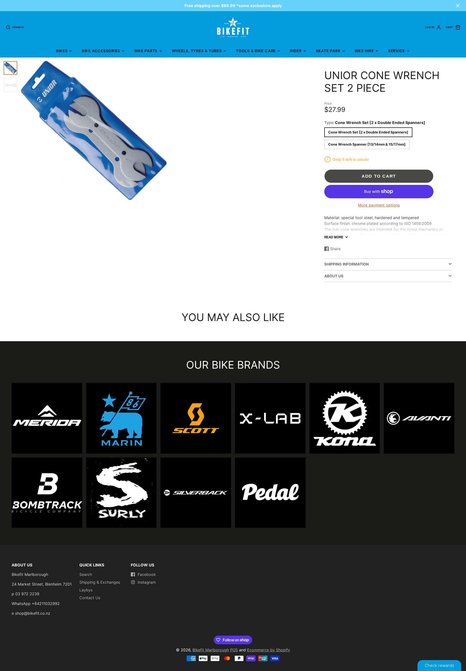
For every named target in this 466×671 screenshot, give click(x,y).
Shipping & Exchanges (99, 582)
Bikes (62, 51)
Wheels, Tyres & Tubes (197, 51)
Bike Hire (364, 51)
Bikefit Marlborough (210, 649)
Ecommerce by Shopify (268, 649)
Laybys (85, 590)
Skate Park (328, 51)
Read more (333, 237)
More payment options (379, 205)
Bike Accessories (101, 51)
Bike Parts (146, 51)
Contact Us (89, 597)
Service (396, 51)
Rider (295, 51)
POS (234, 649)
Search (85, 574)
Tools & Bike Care (256, 51)
